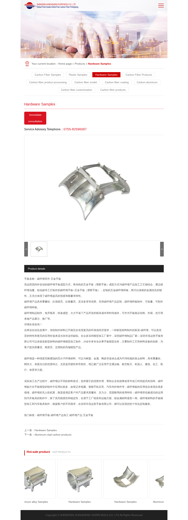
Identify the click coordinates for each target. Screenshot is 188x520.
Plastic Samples (78, 74)
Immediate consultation (35, 118)
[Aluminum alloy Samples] (28, 497)
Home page (65, 63)
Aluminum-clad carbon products (53, 434)
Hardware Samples (106, 74)
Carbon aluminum (147, 82)
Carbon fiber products (113, 89)
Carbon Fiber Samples (48, 74)
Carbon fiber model (86, 82)
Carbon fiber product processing (48, 82)
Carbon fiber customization (76, 89)
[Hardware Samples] (74, 497)
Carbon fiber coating (117, 82)
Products (80, 63)
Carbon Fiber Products (139, 74)
